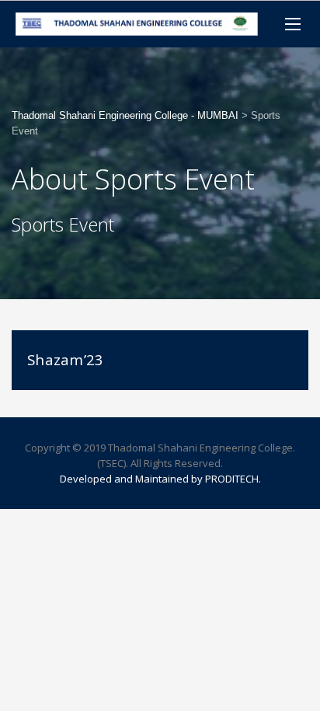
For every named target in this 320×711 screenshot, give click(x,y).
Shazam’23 (65, 359)
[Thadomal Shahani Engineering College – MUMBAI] (137, 24)
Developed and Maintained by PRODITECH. (160, 479)
